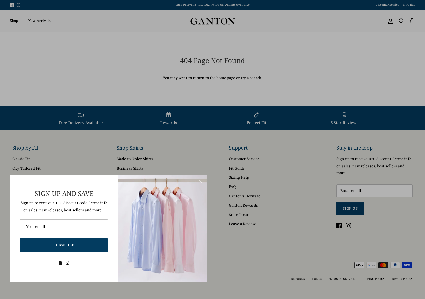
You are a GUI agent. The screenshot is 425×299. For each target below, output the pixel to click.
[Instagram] (67, 263)
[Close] (200, 181)
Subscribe (64, 245)
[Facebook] (60, 263)
